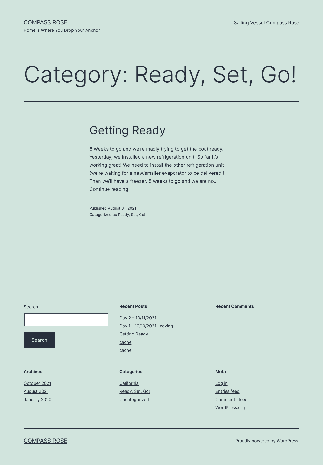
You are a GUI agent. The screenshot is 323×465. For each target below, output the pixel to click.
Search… (33, 306)
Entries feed (227, 391)
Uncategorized (134, 399)
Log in (221, 383)
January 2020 (37, 399)
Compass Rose (45, 22)
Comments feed (231, 399)
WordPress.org (230, 407)
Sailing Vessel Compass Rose (266, 23)
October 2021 (37, 383)
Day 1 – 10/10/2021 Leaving (146, 325)
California (129, 383)
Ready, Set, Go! (131, 214)
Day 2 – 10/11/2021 (137, 317)
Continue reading (108, 189)
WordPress (287, 440)
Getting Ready (127, 130)
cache (125, 342)
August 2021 (36, 391)
